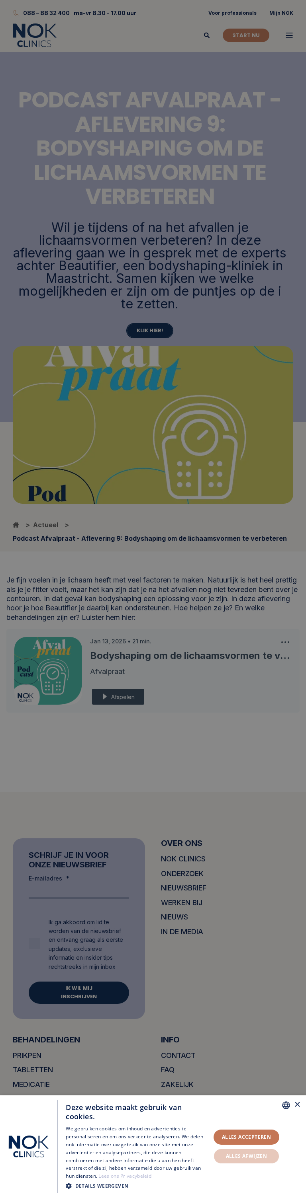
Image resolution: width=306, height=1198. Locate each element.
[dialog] (153, 1146)
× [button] (297, 1105)
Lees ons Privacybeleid (124, 1176)
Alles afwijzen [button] (246, 1156)
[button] (136, 1186)
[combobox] (286, 1105)
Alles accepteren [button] (246, 1137)
